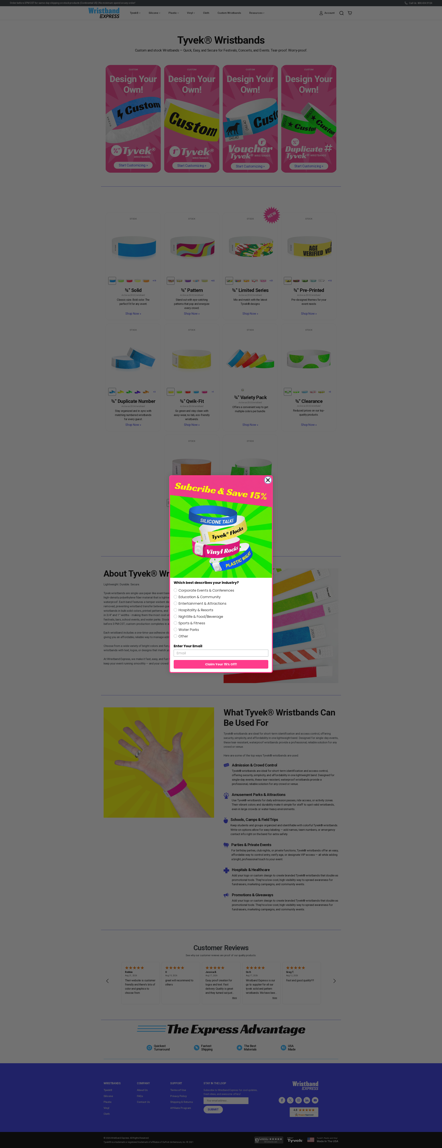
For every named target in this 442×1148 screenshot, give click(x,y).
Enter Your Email (188, 646)
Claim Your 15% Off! (221, 664)
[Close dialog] (268, 480)
